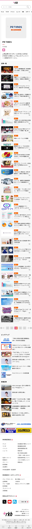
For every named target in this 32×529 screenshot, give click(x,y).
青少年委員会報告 (22, 453)
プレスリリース (7, 488)
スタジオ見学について (24, 460)
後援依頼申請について (24, 457)
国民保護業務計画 (22, 448)
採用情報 (5, 464)
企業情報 (5, 481)
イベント (12, 11)
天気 (23, 11)
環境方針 (20, 451)
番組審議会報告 (22, 446)
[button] (3, 527)
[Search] (28, 7)
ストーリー (6, 462)
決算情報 (5, 490)
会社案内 (5, 467)
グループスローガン (8, 479)
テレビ (2, 11)
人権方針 (17, 481)
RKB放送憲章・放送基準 (9, 469)
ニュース (18, 11)
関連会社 (20, 462)
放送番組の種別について (24, 444)
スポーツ (28, 11)
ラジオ (7, 11)
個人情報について (20, 479)
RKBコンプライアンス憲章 (22, 484)
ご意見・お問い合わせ (24, 455)
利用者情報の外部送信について (22, 515)
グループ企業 (6, 484)
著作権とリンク (25, 513)
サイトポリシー (25, 509)
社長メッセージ (7, 457)
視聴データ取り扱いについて (22, 511)
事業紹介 (5, 460)
